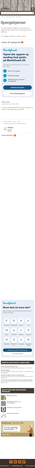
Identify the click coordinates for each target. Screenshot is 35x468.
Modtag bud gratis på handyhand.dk (17, 350)
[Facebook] (11, 462)
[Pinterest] (24, 462)
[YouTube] (20, 462)
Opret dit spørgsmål (11, 42)
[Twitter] (15, 462)
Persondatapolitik (30, 466)
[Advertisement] (18, 115)
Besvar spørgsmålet (8, 135)
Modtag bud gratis (17, 87)
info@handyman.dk (17, 466)
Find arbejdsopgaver (17, 93)
